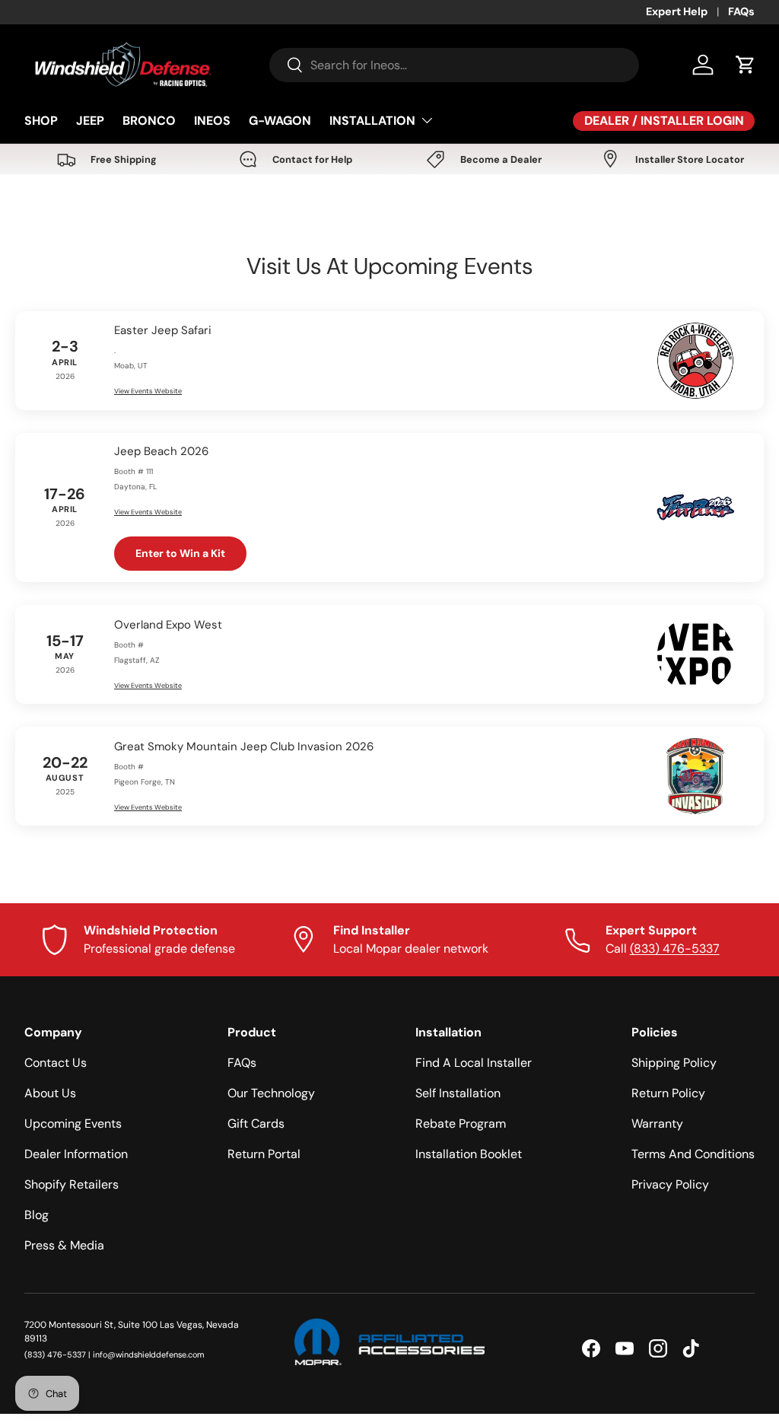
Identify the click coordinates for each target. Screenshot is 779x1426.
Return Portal (263, 1154)
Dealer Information (76, 1154)
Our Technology (271, 1093)
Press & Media (64, 1245)
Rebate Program (460, 1124)
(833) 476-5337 (675, 949)
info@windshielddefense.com (149, 1354)
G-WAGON (280, 121)
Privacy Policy (670, 1184)
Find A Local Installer (473, 1063)
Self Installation (458, 1093)
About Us (50, 1093)
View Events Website (148, 391)
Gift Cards (256, 1124)
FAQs (741, 11)
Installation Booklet (468, 1154)
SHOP (41, 121)
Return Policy (668, 1093)
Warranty (657, 1124)
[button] (745, 64)
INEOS (212, 121)
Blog (36, 1215)
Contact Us (55, 1063)
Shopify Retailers (71, 1184)
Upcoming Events (73, 1124)
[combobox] (454, 65)
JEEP (90, 121)
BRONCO (149, 121)
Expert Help (676, 11)
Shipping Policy (674, 1063)
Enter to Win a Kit (180, 553)
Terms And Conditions (693, 1154)
